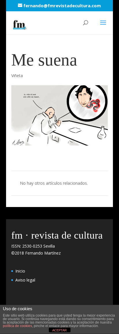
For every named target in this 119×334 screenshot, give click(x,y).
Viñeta (17, 75)
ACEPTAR (59, 330)
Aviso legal (25, 280)
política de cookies (17, 326)
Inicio (20, 271)
